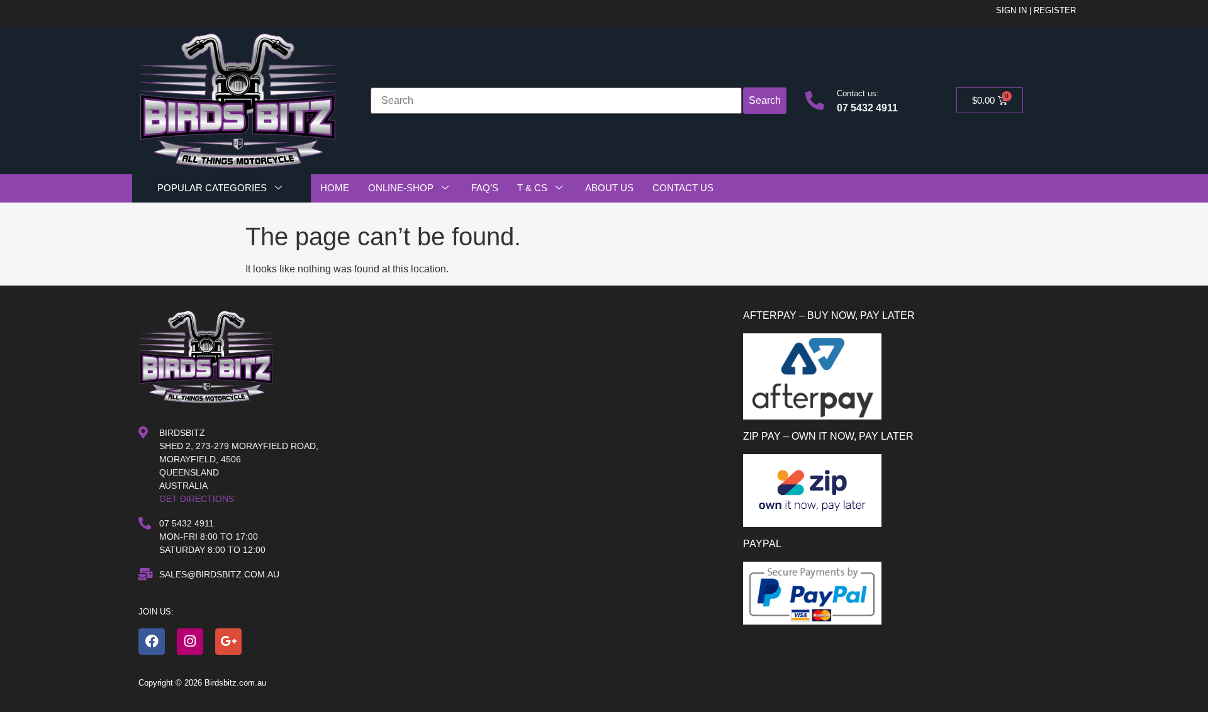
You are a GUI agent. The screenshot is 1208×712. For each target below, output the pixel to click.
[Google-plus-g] (228, 641)
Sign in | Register (1036, 10)
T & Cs (532, 187)
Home (334, 187)
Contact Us (682, 187)
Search (765, 100)
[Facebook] (151, 641)
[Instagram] (190, 641)
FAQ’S (484, 187)
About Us (609, 187)
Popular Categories (212, 187)
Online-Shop (400, 187)
